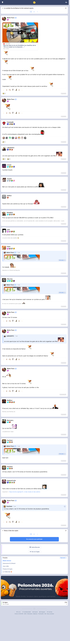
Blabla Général (7, 560)
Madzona (35, 613)
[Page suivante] (37, 12)
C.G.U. (19, 612)
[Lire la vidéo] (20, 32)
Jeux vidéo (6, 566)
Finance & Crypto (7, 569)
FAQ (45, 613)
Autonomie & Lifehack (9, 563)
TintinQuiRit (41, 613)
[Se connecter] (66, 2)
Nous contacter (50, 613)
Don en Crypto (36, 551)
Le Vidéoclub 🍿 (7, 572)
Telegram (43, 612)
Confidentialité (27, 612)
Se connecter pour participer (34, 539)
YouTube (50, 612)
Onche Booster (35, 547)
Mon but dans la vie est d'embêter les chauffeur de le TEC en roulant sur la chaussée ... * (19, 46)
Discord (35, 612)
